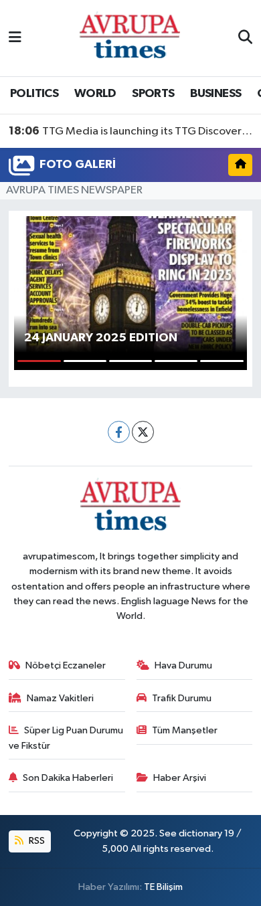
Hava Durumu (183, 665)
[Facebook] (119, 432)
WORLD (95, 94)
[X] (143, 432)
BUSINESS (215, 94)
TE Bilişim (163, 887)
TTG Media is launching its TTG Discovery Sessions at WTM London (131, 131)
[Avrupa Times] (130, 38)
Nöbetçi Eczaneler (65, 665)
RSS (36, 841)
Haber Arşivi (179, 778)
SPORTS (153, 94)
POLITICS (34, 94)
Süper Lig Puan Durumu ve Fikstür (66, 737)
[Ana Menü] (15, 37)
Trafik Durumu (181, 698)
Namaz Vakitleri (60, 698)
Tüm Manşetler (184, 730)
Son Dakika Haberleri (68, 778)
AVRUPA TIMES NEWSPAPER (74, 190)
